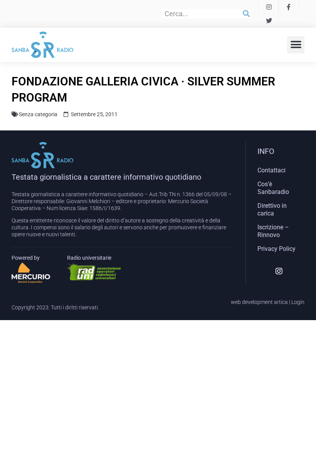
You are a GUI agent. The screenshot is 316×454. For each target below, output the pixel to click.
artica (281, 302)
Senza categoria (38, 114)
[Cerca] (246, 13)
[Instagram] (279, 271)
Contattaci (271, 170)
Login (297, 302)
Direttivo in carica (272, 209)
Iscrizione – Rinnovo (273, 231)
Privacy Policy (276, 248)
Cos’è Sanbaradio (273, 187)
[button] (295, 44)
